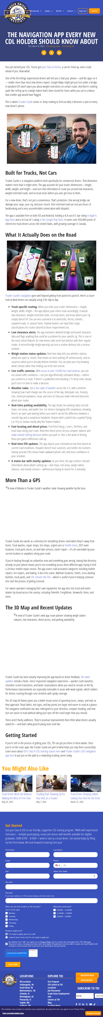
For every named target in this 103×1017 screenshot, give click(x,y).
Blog (50, 1002)
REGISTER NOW (87, 975)
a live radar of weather (45, 388)
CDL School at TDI (55, 984)
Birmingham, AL (27, 996)
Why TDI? (58, 11)
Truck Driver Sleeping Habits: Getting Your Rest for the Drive (85, 796)
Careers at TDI (54, 999)
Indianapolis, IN (27, 984)
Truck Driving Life (68, 46)
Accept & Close (93, 1013)
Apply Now (94, 11)
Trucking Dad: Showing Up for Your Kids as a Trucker (50, 796)
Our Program (53, 981)
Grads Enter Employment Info (59, 995)
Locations (47, 11)
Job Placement (54, 990)
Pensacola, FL (25, 999)
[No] (100, 1011)
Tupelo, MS (24, 1002)
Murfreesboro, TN (27, 990)
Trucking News (54, 1005)
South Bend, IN (26, 987)
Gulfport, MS (25, 1005)
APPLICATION (86, 980)
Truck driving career (53, 46)
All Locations (25, 981)
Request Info (82, 11)
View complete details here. (13, 1013)
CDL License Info (34, 11)
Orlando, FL (25, 993)
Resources (70, 11)
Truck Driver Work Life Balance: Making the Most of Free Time (17, 796)
